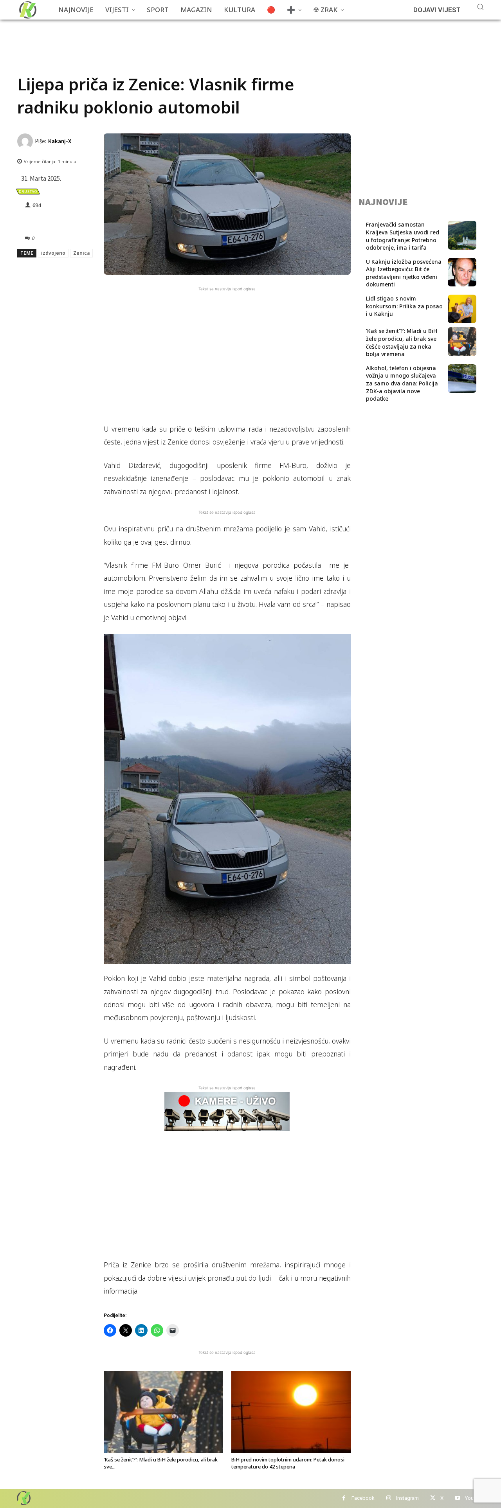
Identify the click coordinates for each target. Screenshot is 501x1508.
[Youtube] (457, 1498)
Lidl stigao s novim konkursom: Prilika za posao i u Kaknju (404, 306)
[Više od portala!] (23, 1498)
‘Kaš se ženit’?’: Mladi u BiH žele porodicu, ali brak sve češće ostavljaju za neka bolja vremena (401, 342)
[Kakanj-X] (26, 141)
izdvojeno (53, 253)
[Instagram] (388, 1498)
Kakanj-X (59, 141)
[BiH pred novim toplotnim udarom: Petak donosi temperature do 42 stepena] (291, 1412)
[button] (480, 6)
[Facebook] (344, 1498)
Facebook (363, 1498)
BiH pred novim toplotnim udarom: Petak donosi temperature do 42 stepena (287, 1463)
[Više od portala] (27, 10)
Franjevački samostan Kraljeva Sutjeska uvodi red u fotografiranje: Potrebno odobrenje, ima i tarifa (402, 236)
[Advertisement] (159, 37)
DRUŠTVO (28, 191)
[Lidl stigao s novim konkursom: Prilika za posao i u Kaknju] (462, 309)
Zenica (81, 253)
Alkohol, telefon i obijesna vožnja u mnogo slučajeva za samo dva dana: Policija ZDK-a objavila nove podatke (402, 383)
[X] (433, 1498)
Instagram (407, 1498)
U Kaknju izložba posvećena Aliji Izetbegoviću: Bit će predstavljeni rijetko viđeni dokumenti (404, 273)
